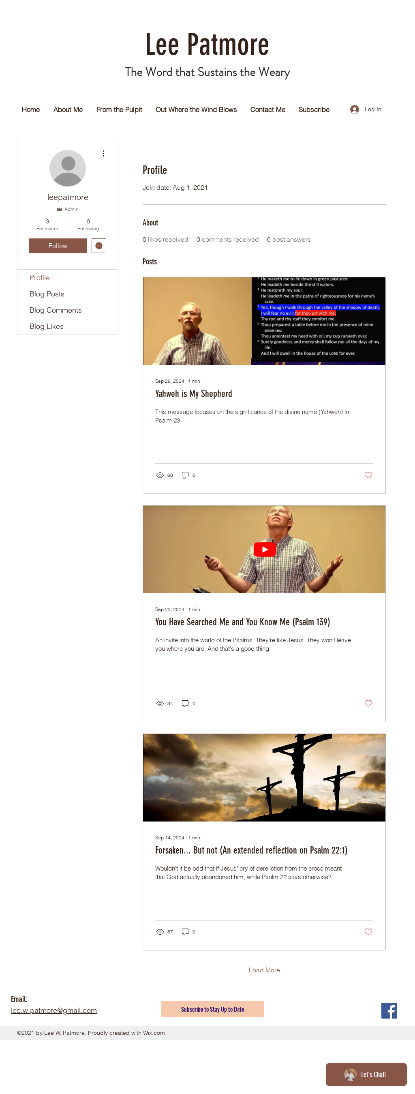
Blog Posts (47, 293)
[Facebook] (389, 1011)
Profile (40, 277)
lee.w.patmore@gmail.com (54, 1010)
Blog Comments (56, 310)
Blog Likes (47, 326)
